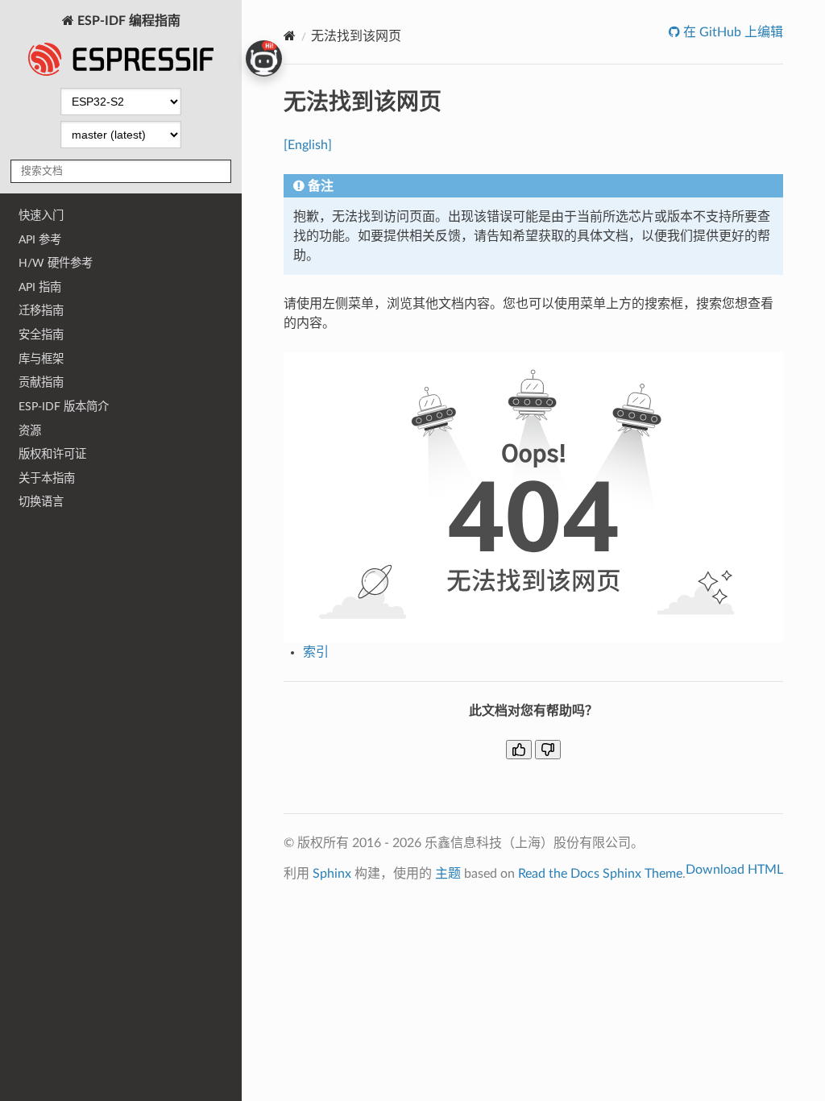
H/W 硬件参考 (56, 263)
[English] (308, 145)
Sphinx (332, 873)
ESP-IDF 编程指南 (127, 21)
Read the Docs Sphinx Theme (600, 873)
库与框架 (41, 359)
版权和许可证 (52, 454)
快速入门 (41, 216)
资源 (30, 431)
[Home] (290, 36)
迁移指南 (41, 311)
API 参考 (40, 240)
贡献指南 (41, 382)
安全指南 (41, 335)
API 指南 (40, 287)
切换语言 (41, 502)
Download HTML (734, 869)
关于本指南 (47, 478)
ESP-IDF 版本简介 (64, 407)
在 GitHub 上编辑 (731, 32)
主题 (448, 873)
